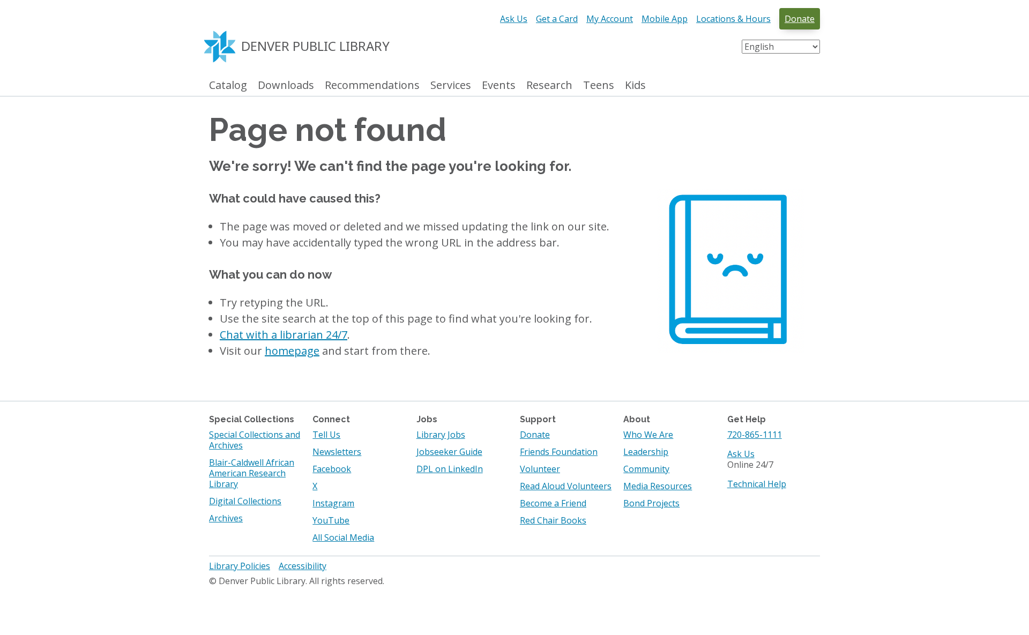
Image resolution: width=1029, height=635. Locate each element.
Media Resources (657, 486)
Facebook (331, 469)
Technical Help (756, 484)
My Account (609, 18)
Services (450, 85)
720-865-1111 (754, 434)
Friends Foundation (559, 452)
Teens (598, 85)
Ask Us (513, 18)
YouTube (330, 520)
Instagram (333, 503)
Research (549, 85)
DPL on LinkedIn (449, 469)
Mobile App (665, 18)
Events (499, 85)
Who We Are (648, 434)
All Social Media (343, 537)
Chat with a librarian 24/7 (283, 334)
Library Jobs (440, 434)
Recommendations (372, 85)
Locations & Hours (733, 18)
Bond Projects (651, 503)
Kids (635, 85)
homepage (292, 350)
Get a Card (557, 18)
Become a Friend (553, 503)
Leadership (645, 452)
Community (646, 469)
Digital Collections (245, 501)
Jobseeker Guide (449, 452)
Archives (226, 518)
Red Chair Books (553, 520)
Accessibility (302, 566)
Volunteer (540, 469)
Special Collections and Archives (254, 440)
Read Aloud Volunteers (566, 486)
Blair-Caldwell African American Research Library (251, 473)
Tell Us (326, 434)
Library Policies (239, 566)
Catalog (228, 85)
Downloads (286, 85)
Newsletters (336, 452)
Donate (800, 18)
